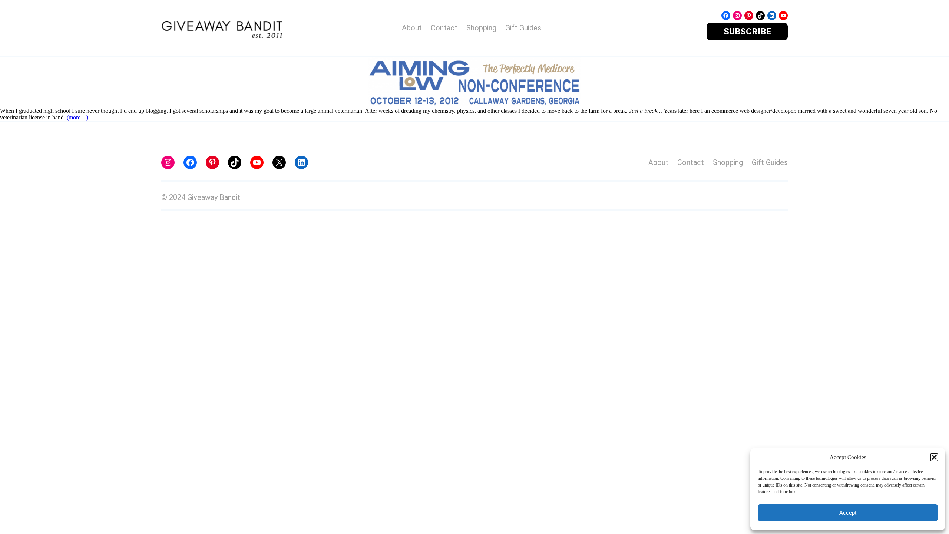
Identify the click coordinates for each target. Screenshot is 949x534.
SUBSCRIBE (747, 31)
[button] (934, 457)
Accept (847, 513)
